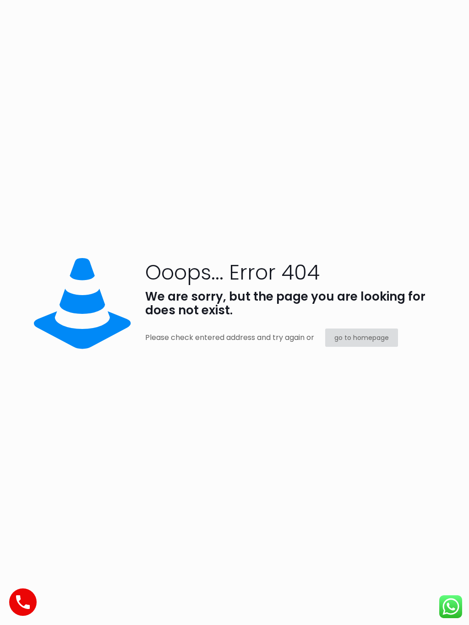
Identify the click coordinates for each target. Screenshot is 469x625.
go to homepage (361, 337)
